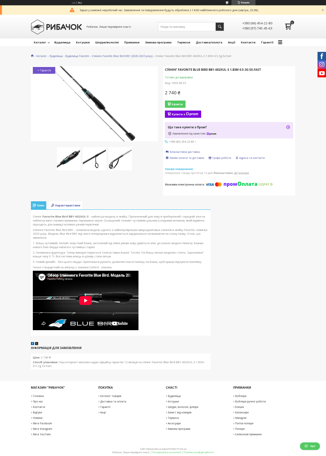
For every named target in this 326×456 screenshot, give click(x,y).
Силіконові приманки (248, 434)
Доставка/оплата (209, 42)
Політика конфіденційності (199, 452)
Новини (37, 418)
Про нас (38, 401)
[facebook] (32, 344)
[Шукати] (220, 27)
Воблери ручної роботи (250, 401)
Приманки (131, 42)
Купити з (178, 114)
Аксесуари (174, 423)
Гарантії (267, 42)
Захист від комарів (179, 412)
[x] (36, 344)
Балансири (242, 412)
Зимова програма (158, 42)
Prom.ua (181, 449)
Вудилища (62, 42)
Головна (38, 396)
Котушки (83, 42)
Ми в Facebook (42, 423)
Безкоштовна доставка (185, 151)
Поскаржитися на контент (166, 452)
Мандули (240, 418)
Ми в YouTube (42, 434)
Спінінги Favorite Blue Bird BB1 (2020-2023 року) (122, 56)
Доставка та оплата (113, 401)
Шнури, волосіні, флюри (183, 407)
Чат (312, 446)
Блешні (239, 407)
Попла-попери (244, 423)
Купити (177, 104)
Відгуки (37, 412)
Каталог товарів (110, 396)
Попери (240, 429)
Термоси (183, 42)
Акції (231, 42)
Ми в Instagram (42, 429)
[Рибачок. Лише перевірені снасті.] (56, 27)
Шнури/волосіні (107, 42)
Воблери (240, 396)
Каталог (40, 42)
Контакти (248, 42)
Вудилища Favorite (77, 56)
